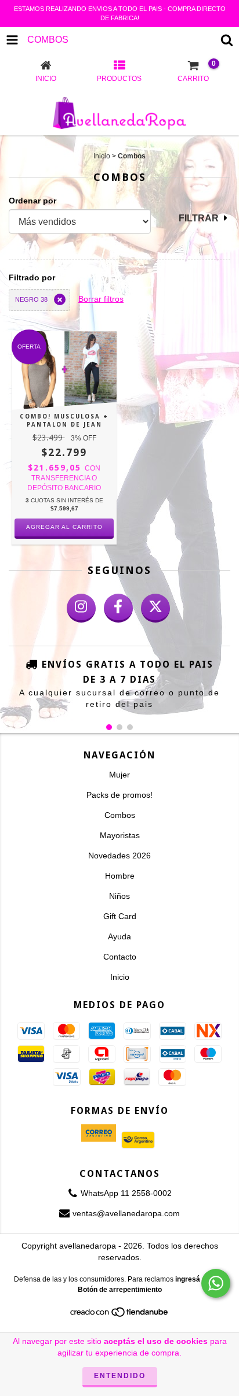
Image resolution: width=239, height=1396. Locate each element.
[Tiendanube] (120, 1315)
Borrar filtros (101, 298)
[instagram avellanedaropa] (81, 608)
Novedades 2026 (119, 855)
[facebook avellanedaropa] (118, 608)
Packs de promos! (119, 794)
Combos (119, 815)
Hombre (120, 875)
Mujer (119, 774)
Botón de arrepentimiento (120, 1290)
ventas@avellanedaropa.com (126, 1213)
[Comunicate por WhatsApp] (215, 1283)
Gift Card (119, 916)
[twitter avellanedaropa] (155, 608)
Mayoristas (120, 835)
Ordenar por (32, 200)
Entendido (120, 1376)
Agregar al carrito (64, 527)
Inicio (101, 156)
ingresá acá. (195, 1279)
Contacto (119, 956)
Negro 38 (31, 299)
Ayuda (119, 936)
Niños (119, 896)
